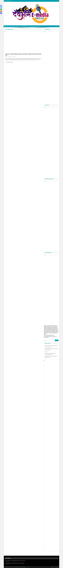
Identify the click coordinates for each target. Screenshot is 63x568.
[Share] (1, 13)
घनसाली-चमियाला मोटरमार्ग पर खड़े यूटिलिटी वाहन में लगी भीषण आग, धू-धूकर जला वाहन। (51, 346)
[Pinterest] (1, 11)
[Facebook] (1, 6)
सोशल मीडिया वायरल (24, 26)
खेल (28, 26)
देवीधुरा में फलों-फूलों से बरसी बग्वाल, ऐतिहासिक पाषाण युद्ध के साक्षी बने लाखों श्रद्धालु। (51, 349)
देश (7, 26)
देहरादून (14, 26)
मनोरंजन (36, 26)
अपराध (39, 26)
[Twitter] (1, 8)
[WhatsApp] (1, 9)
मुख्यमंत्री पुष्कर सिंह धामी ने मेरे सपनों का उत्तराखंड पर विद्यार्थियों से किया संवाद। (51, 357)
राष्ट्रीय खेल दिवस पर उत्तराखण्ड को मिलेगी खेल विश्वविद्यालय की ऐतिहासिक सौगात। (50, 354)
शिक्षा (20, 26)
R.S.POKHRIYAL (13, 56)
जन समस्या (32, 26)
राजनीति (17, 26)
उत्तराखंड (10, 26)
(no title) (46, 351)
